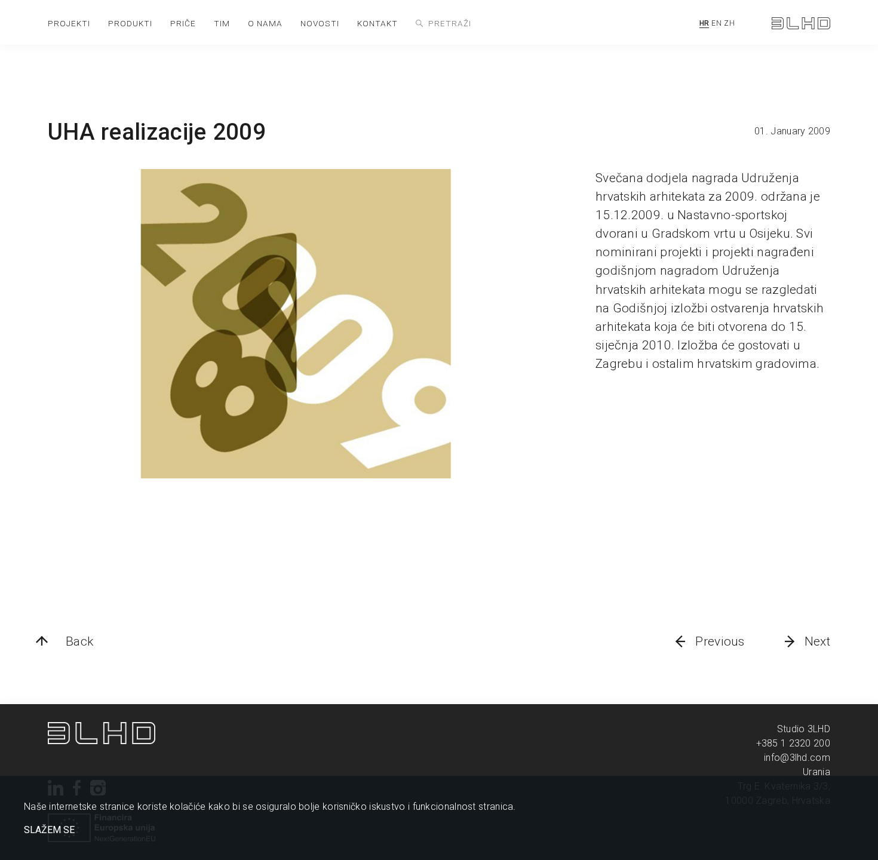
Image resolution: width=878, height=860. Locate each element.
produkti (130, 23)
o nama (265, 23)
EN (716, 23)
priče (183, 23)
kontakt (377, 23)
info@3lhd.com (797, 757)
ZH (729, 23)
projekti (69, 23)
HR (704, 23)
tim (222, 23)
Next (817, 641)
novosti (319, 23)
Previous (719, 641)
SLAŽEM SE (49, 830)
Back (79, 641)
